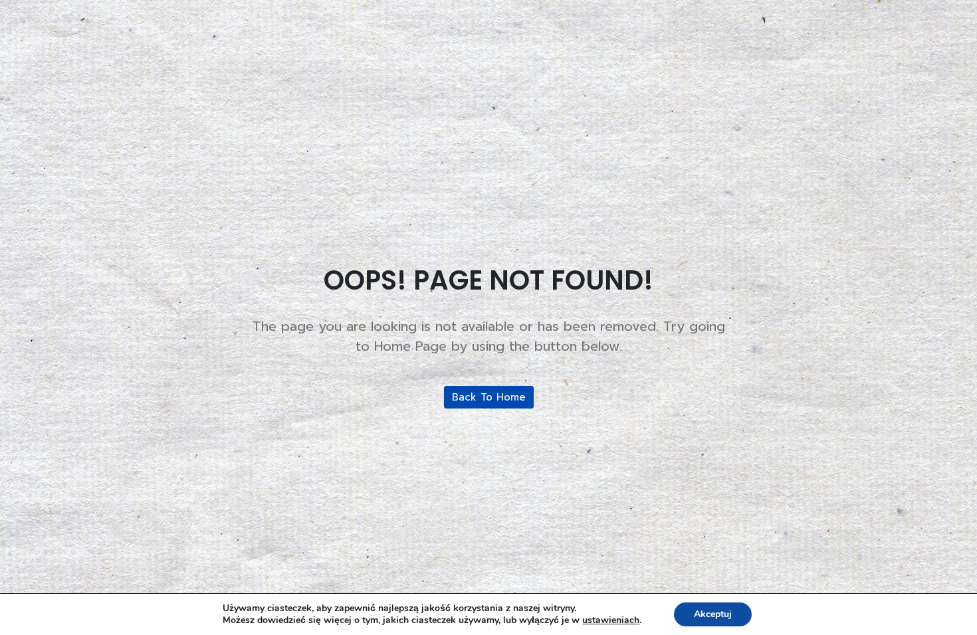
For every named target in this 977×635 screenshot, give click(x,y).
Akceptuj (713, 614)
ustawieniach (610, 620)
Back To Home (489, 397)
